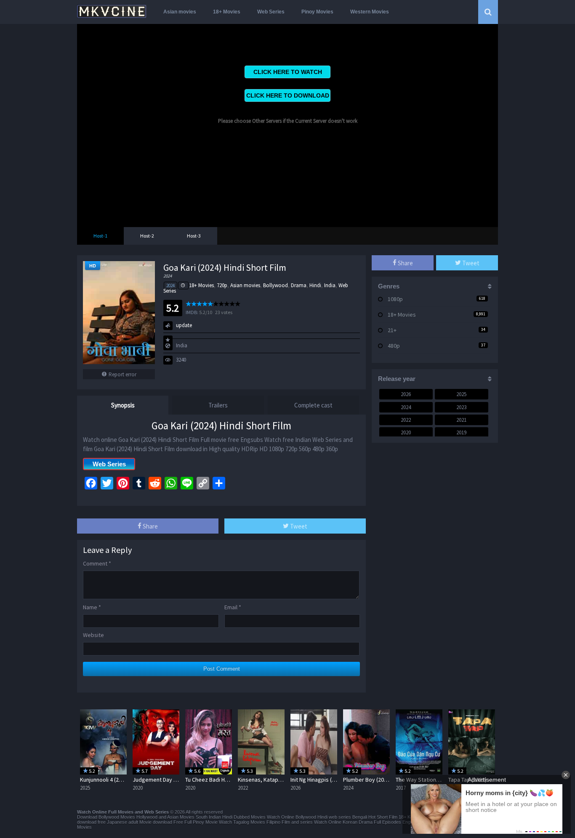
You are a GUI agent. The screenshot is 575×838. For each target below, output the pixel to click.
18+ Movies (226, 12)
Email (232, 607)
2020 (406, 432)
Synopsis (123, 405)
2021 (461, 419)
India (329, 285)
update (184, 325)
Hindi (315, 285)
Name (92, 607)
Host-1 (100, 236)
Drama (298, 285)
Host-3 (194, 236)
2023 (461, 407)
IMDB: (192, 312)
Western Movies (369, 12)
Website (93, 635)
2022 (406, 419)
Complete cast (313, 405)
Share (149, 526)
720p (222, 285)
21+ (392, 330)
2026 (406, 394)
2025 (461, 394)
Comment (97, 563)
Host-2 (147, 236)
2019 (461, 432)
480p (394, 345)
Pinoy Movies (317, 12)
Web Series (271, 12)
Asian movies (179, 12)
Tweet (298, 526)
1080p (395, 299)
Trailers (218, 405)
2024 (170, 285)
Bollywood (275, 285)
